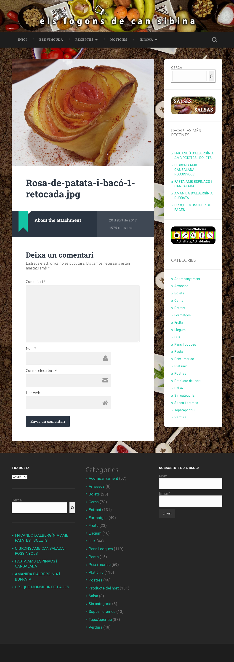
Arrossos (181, 286)
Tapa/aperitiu (184, 410)
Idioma (146, 40)
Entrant (179, 308)
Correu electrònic (41, 370)
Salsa (178, 388)
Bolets (179, 293)
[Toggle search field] (214, 40)
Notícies (118, 40)
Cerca (17, 500)
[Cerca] (211, 76)
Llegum (180, 330)
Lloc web (33, 393)
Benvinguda (51, 40)
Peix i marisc (184, 359)
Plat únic (181, 366)
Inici (22, 40)
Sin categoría (184, 395)
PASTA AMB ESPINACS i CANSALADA (193, 184)
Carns (178, 301)
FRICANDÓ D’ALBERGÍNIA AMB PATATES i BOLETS (194, 155)
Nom (31, 348)
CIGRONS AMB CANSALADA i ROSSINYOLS (185, 169)
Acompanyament (187, 279)
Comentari (35, 281)
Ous (177, 337)
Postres (180, 373)
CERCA (176, 68)
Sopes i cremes (186, 403)
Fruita (178, 322)
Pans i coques (185, 344)
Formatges (182, 315)
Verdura (180, 417)
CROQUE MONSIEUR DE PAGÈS (42, 587)
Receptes (84, 40)
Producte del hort (187, 381)
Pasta (178, 352)
